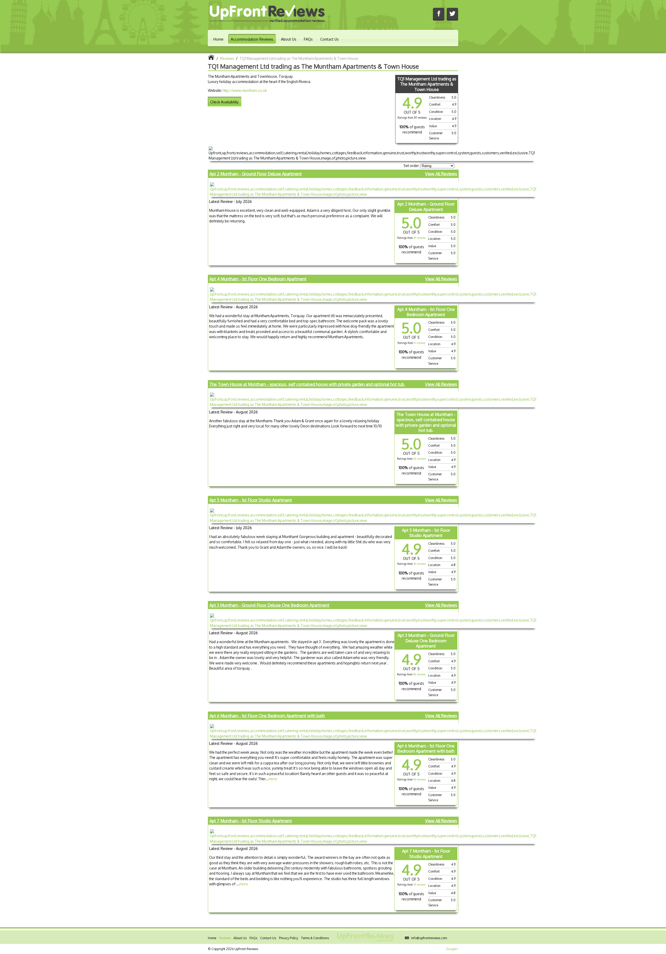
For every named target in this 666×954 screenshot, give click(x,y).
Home (218, 39)
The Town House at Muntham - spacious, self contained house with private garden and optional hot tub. (307, 384)
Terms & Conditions (315, 938)
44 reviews (419, 458)
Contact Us (329, 39)
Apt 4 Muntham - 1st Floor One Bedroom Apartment (257, 278)
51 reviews (419, 342)
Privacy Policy (288, 938)
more (272, 779)
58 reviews (419, 674)
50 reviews (419, 779)
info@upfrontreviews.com (429, 938)
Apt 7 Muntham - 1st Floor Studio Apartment (250, 820)
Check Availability (224, 102)
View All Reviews (441, 173)
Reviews (224, 938)
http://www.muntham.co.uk (245, 90)
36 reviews (419, 563)
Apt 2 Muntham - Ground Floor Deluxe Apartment (255, 173)
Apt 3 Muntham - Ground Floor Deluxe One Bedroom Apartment (269, 605)
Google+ (452, 949)
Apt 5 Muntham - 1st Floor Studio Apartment (250, 500)
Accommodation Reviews (252, 39)
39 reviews (419, 237)
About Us (288, 39)
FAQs (308, 39)
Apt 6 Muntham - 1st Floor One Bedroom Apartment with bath (267, 715)
